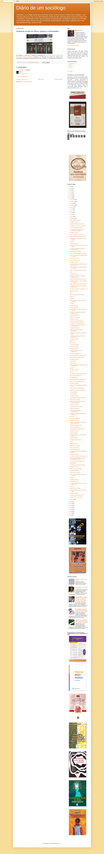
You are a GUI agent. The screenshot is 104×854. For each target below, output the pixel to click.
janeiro (71, 499)
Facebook (71, 67)
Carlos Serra (80, 30)
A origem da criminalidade (75, 439)
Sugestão (72, 241)
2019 (70, 188)
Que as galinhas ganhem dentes (77, 357)
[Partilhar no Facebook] (47, 62)
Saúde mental (73, 363)
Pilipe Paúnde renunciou (75, 220)
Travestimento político (75, 327)
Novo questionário (74, 307)
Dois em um (72, 342)
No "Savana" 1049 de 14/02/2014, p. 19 (78, 373)
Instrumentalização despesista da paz (78, 279)
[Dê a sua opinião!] (44, 62)
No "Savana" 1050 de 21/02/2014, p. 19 (78, 289)
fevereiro (72, 218)
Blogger (59, 843)
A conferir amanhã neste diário (76, 495)
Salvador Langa (23, 70)
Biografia (71, 71)
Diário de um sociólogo (40, 8)
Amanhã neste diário (74, 408)
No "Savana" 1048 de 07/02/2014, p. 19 (78, 456)
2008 (70, 511)
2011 (70, 505)
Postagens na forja (74, 222)
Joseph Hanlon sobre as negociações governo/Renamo (78, 423)
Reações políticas (74, 377)
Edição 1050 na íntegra (75, 317)
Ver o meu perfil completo (73, 45)
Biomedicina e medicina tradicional (77, 390)
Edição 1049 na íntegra (75, 399)
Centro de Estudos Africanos (53, 55)
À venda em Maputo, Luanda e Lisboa (78, 355)
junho (71, 210)
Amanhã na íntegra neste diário (77, 224)
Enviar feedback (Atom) (27, 81)
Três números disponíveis (75, 375)
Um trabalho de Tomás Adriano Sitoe (78, 397)
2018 (70, 190)
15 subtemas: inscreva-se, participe (77, 225)
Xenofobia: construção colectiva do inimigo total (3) (77, 249)
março (71, 216)
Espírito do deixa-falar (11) (75, 425)
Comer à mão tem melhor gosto (77, 388)
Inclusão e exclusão (74, 315)
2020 (70, 186)
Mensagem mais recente (22, 79)
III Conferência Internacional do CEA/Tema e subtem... (77, 230)
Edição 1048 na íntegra (75, 488)
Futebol (71, 477)
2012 (70, 503)
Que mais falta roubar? (75, 260)
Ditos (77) (72, 486)
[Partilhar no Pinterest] (49, 62)
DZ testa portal (73, 393)
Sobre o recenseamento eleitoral (77, 381)
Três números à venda (75, 472)
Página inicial (41, 79)
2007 (70, 513)
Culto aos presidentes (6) (75, 427)
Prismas (71, 303)
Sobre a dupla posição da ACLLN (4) (78, 236)
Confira (71, 371)
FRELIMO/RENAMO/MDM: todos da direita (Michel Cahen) (78, 458)
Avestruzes (72, 416)
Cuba (71, 272)
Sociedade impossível (75, 449)
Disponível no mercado (75, 445)
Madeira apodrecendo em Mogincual (78, 379)
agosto (71, 207)
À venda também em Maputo (76, 227)
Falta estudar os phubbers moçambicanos (75, 411)
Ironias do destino (74, 432)
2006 (70, 515)
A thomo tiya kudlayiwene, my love (77, 429)
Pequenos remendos (74, 447)
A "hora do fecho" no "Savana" (76, 406)
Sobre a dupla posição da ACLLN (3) (78, 253)
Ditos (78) (72, 341)
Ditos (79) (72, 296)
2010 (70, 507)
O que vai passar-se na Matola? (77, 234)
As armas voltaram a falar (75, 251)
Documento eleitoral (74, 481)
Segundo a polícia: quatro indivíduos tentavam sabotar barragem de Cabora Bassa (81, 621)
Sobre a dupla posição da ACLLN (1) (78, 284)
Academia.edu (72, 63)
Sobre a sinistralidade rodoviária (77, 461)
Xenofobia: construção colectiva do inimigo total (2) (77, 313)
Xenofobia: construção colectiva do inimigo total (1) (77, 325)
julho (71, 209)
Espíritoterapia (73, 463)
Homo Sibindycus (74, 437)
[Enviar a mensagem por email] (43, 62)
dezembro (72, 199)
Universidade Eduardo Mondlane (24, 57)
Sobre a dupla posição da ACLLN (77, 294)
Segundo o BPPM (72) (75, 470)
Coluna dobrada (73, 392)
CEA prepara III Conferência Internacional (76, 330)
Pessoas (72, 368)
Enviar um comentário (23, 76)
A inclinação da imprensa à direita (77, 465)
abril (71, 214)
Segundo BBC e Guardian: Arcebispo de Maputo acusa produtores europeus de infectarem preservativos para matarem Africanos (81, 599)
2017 (70, 192)
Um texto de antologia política (76, 321)
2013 (70, 501)
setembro (72, 205)
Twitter (70, 65)
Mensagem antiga (58, 79)
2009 (70, 509)
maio (71, 212)
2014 (70, 197)
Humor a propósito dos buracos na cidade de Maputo (77, 402)
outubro (72, 203)
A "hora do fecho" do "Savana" (76, 497)
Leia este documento (74, 344)
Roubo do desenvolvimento (76, 468)
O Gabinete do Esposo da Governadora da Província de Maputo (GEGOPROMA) (81, 610)
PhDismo (72, 298)
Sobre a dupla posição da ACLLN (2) (78, 270)
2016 (70, 194)
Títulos (71, 441)
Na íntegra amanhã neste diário (77, 323)
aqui (80, 88)
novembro (72, 201)
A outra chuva (73, 361)
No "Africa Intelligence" (75, 418)
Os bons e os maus (74, 346)
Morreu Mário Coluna (74, 258)
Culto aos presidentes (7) (75, 353)
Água (71, 292)
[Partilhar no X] (46, 62)
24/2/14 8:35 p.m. (24, 73)
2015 (70, 196)
